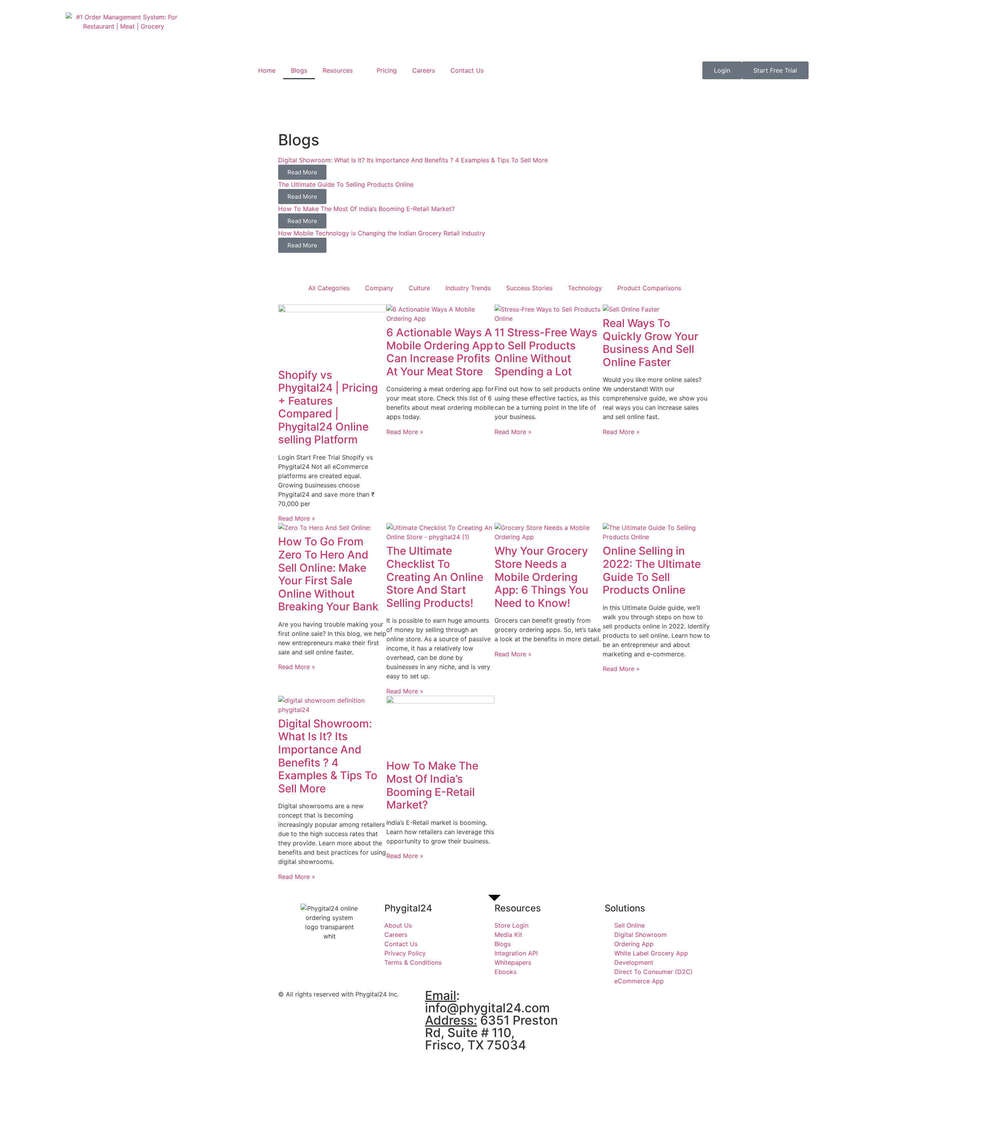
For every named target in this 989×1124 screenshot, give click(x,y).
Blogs (299, 70)
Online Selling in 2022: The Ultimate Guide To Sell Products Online (652, 570)
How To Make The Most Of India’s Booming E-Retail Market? (432, 785)
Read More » (296, 518)
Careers (423, 70)
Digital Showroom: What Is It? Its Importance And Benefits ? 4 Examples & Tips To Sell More (327, 756)
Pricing (387, 70)
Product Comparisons (649, 288)
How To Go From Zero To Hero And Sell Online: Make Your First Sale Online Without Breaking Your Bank (328, 574)
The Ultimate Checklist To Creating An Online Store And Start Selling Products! (434, 576)
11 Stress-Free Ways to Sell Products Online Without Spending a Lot (545, 352)
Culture (419, 288)
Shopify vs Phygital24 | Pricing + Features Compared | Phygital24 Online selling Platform (328, 407)
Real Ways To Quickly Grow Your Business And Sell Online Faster (650, 343)
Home (266, 70)
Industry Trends (468, 288)
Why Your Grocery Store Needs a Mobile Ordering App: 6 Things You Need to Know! (541, 576)
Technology (585, 288)
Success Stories (529, 288)
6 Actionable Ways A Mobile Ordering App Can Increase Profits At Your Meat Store (439, 352)
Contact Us (467, 70)
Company (379, 288)
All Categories (329, 288)
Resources (338, 70)
